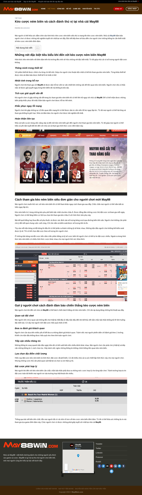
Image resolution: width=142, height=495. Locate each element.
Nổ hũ (68, 9)
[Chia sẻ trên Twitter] (103, 466)
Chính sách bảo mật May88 (12, 1)
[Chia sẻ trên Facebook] (99, 466)
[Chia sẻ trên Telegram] (111, 471)
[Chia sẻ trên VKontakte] (115, 466)
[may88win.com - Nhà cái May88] (20, 9)
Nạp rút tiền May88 (30, 1)
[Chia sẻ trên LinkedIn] (119, 466)
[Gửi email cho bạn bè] (107, 466)
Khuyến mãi (87, 9)
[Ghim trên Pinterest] (111, 466)
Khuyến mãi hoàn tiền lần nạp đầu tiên (50, 1)
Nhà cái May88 (9, 455)
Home (43, 9)
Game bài (76, 9)
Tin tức (97, 9)
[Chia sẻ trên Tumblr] (123, 466)
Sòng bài (60, 9)
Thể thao (51, 9)
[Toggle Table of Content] (36, 48)
